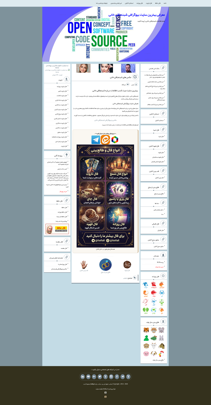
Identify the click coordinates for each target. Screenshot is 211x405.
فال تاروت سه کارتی (61, 104)
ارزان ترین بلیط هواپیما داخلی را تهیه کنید (57, 185)
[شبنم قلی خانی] (83, 68)
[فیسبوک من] (117, 376)
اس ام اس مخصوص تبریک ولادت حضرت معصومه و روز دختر (154, 76)
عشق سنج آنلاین (159, 246)
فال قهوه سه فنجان (158, 156)
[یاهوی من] (128, 376)
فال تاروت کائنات (62, 95)
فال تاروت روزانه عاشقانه (59, 136)
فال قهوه (161, 152)
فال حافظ (157, 3)
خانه (165, 3)
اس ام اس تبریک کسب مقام (156, 104)
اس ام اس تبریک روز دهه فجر (155, 93)
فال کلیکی (161, 230)
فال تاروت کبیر (62, 90)
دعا (162, 214)
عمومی (125, 277)
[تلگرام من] (122, 376)
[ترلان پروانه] (106, 68)
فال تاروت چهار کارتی (61, 109)
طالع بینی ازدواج (159, 193)
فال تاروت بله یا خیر (61, 141)
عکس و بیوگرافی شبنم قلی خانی (105, 120)
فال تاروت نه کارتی (61, 123)
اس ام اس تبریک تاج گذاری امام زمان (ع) (155, 87)
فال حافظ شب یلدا (61, 216)
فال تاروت (149, 3)
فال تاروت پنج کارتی (61, 113)
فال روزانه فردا (62, 264)
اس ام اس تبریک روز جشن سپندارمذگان (156, 98)
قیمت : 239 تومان (57, 70)
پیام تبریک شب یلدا (61, 221)
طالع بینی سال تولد (158, 359)
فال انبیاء (161, 136)
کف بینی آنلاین (159, 177)
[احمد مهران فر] (128, 68)
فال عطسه (64, 248)
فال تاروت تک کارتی (61, 100)
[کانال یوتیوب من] (88, 376)
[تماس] (105, 376)
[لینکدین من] (82, 376)
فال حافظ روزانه (62, 211)
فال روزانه (140, 3)
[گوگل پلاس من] (94, 376)
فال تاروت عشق (62, 132)
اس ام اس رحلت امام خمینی (156, 81)
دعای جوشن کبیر (159, 209)
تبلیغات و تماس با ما (101, 3)
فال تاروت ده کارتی (61, 127)
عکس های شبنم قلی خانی (120, 77)
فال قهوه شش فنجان (157, 161)
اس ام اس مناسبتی (116, 3)
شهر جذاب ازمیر (62, 168)
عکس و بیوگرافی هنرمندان (59, 268)
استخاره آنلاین (129, 3)
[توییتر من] (100, 376)
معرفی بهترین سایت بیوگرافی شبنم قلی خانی (137, 14)
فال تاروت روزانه (62, 86)
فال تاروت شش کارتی (60, 118)
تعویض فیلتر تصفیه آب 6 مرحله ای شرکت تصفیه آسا (57, 163)
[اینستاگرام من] (111, 376)
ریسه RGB (160, 262)
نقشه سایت (99, 388)
